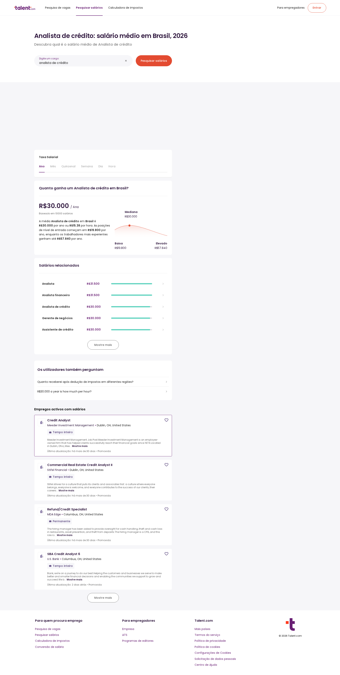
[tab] (42, 168)
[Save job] (166, 420)
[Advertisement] (103, 114)
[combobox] (81, 62)
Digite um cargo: (49, 58)
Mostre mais (80, 446)
